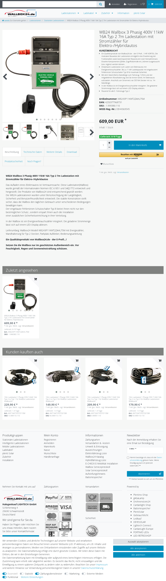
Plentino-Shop (140, 494)
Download (72, 151)
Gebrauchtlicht (140, 515)
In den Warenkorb (138, 145)
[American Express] (65, 516)
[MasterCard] (52, 516)
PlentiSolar (138, 511)
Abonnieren (144, 473)
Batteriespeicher (141, 508)
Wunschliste (108, 164)
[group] (20, 294)
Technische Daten (33, 151)
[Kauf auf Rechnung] (52, 526)
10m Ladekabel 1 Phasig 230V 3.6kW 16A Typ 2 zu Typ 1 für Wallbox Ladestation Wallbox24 (20, 399)
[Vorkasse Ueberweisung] (65, 535)
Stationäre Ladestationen (54, 20)
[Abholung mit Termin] (106, 507)
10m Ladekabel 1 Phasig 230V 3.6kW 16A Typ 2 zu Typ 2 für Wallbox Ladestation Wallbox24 (62, 399)
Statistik (29, 573)
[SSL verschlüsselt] (91, 530)
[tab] (11, 152)
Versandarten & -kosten (97, 443)
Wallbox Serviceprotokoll (97, 466)
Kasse (47, 449)
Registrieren (50, 439)
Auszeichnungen (93, 449)
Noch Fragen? (34, 161)
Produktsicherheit (14, 161)
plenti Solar (139, 13)
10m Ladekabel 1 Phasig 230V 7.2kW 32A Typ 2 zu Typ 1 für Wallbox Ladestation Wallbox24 (103, 399)
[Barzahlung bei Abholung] (65, 526)
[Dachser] (92, 507)
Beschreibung (12, 151)
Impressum (102, 564)
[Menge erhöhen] (109, 143)
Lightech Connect (142, 525)
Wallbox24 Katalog (94, 456)
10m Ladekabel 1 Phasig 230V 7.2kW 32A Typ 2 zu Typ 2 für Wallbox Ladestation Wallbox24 (145, 399)
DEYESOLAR (139, 522)
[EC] (52, 535)
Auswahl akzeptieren (138, 541)
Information (123, 13)
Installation (7, 460)
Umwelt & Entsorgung (96, 446)
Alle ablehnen (138, 554)
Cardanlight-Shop (142, 504)
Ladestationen (69, 13)
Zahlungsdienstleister (51, 573)
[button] (131, 156)
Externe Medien (95, 573)
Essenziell (13, 573)
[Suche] (100, 4)
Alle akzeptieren (138, 548)
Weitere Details (54, 151)
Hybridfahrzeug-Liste (95, 460)
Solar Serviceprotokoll (96, 470)
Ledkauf (137, 518)
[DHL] (106, 497)
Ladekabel (88, 13)
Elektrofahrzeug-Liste (96, 453)
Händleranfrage (51, 456)
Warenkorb (49, 446)
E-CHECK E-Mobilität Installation (101, 463)
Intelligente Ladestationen (15, 443)
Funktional (13, 577)
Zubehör (106, 13)
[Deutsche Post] (92, 497)
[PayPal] (52, 497)
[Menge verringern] (109, 147)
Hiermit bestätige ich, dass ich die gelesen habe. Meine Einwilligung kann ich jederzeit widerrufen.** (146, 461)
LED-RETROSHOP (142, 535)
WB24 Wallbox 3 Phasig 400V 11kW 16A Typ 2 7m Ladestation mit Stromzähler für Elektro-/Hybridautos (19, 318)
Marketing (74, 573)
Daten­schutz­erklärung (92, 567)
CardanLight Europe (143, 528)
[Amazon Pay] (52, 507)
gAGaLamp (138, 498)
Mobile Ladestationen (13, 446)
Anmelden (49, 443)
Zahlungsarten (92, 439)
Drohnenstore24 (141, 501)
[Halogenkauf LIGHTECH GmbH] (18, 497)
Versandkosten (123, 172)
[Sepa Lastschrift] (65, 497)
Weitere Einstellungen (32, 577)
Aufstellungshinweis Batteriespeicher (95, 475)
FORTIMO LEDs (141, 532)
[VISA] (65, 507)
